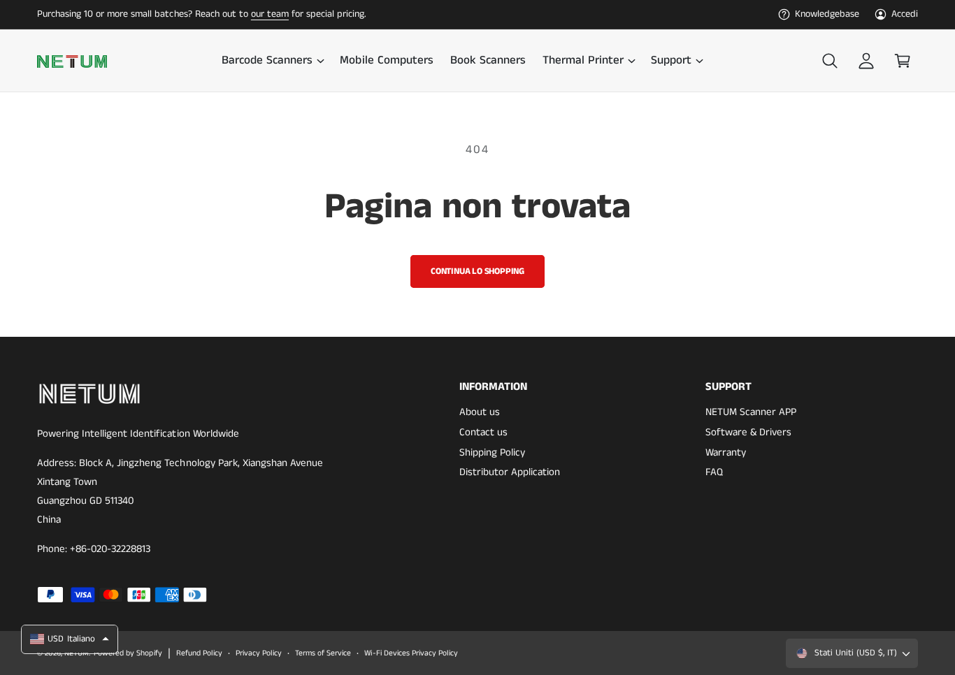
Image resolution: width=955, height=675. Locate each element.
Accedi (904, 14)
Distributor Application (509, 472)
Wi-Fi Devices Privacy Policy (410, 653)
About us (479, 412)
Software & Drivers (748, 432)
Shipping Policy (492, 452)
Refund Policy (199, 653)
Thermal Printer (583, 60)
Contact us (483, 432)
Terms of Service (323, 653)
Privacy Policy (259, 653)
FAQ (714, 472)
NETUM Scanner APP (750, 412)
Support (671, 60)
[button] (272, 61)
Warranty (725, 452)
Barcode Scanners (267, 60)
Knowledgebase (827, 14)
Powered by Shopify (127, 653)
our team (270, 14)
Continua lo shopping (477, 271)
